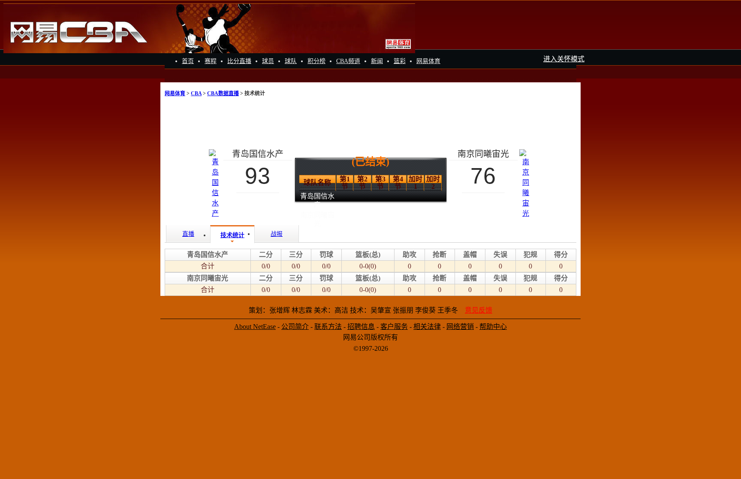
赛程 (211, 61)
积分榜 (316, 61)
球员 (268, 61)
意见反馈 (478, 310)
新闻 (377, 61)
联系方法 (328, 326)
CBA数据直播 (223, 93)
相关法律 (427, 326)
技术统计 (232, 235)
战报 (277, 234)
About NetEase (255, 326)
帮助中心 (493, 326)
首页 (188, 61)
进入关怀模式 (563, 59)
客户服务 (394, 326)
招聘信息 (361, 326)
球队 (291, 61)
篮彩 (400, 61)
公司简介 (295, 326)
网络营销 (460, 326)
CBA (196, 93)
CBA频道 (348, 61)
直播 (188, 234)
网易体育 (428, 61)
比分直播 (239, 61)
